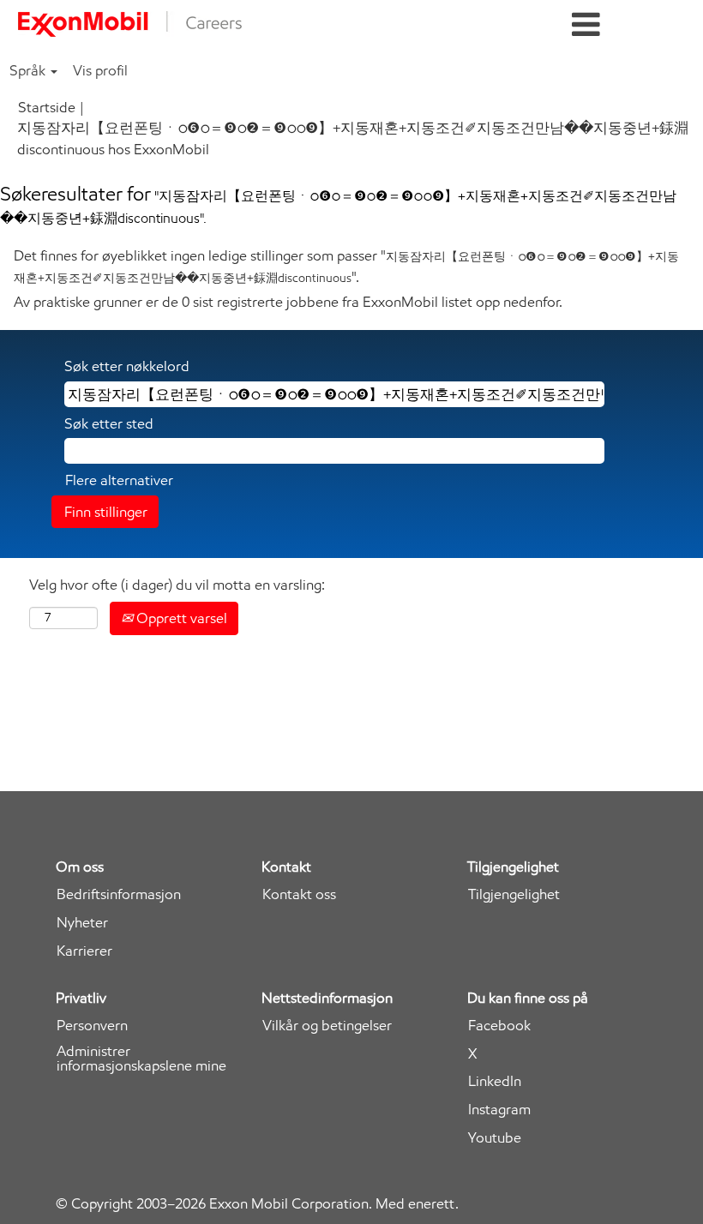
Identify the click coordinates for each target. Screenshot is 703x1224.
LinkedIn (494, 1081)
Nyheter (82, 923)
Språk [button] (29, 70)
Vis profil (100, 70)
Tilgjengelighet (514, 894)
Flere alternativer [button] (119, 480)
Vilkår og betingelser (327, 1025)
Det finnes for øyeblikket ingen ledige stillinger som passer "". (346, 266)
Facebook (499, 1025)
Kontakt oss (299, 894)
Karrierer (84, 951)
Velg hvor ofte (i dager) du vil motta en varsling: (177, 584)
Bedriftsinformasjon (119, 894)
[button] (586, 25)
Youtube (494, 1138)
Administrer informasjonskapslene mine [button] (141, 1058)
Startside (46, 107)
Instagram (499, 1109)
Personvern (92, 1025)
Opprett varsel (180, 618)
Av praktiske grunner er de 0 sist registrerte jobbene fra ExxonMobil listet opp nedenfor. (288, 301)
